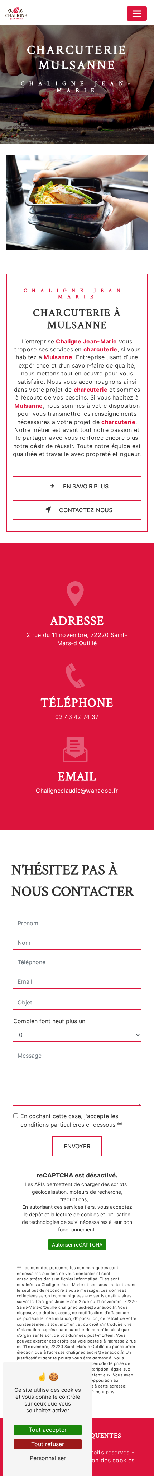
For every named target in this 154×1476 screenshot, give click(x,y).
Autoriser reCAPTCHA (77, 1245)
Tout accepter (48, 1429)
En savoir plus (85, 486)
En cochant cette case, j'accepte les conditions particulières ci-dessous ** (71, 1120)
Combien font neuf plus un (49, 1021)
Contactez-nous (85, 510)
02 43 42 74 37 (77, 716)
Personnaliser (48, 1458)
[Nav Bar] (137, 13)
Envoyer (77, 1146)
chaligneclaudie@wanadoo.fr (77, 790)
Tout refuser (47, 1444)
